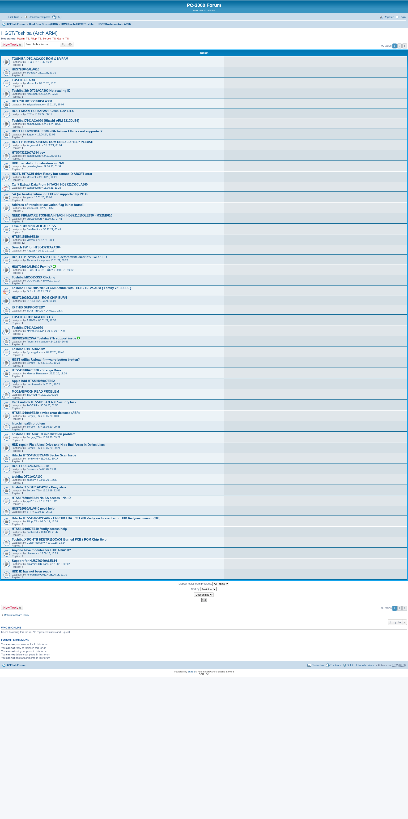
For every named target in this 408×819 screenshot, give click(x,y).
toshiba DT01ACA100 (27, 476)
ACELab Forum (16, 24)
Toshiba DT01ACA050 (27, 327)
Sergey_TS (49, 38)
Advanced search (70, 44)
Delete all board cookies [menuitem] (360, 665)
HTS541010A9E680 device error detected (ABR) (46, 413)
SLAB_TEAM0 (35, 310)
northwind (32, 458)
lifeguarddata (34, 145)
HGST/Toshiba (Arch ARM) (114, 24)
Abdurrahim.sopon (37, 260)
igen (29, 197)
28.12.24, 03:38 (49, 93)
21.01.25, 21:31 (47, 72)
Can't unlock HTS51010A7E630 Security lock (44, 402)
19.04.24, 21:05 (46, 134)
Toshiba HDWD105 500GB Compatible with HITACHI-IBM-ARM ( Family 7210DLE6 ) (71, 288)
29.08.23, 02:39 (52, 166)
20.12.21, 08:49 (46, 239)
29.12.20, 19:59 (56, 330)
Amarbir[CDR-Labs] (38, 564)
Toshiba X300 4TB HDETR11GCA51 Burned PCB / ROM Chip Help (59, 539)
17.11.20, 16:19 (51, 384)
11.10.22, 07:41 (53, 218)
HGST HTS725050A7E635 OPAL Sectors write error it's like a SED (59, 257)
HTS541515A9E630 (25, 236)
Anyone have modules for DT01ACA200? (41, 550)
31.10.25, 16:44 (43, 62)
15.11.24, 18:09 (55, 104)
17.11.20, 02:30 (49, 394)
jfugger (30, 134)
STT (29, 114)
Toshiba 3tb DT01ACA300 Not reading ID (41, 90)
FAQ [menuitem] (59, 17)
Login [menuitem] (403, 17)
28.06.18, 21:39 (58, 574)
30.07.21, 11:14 (51, 280)
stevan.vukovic (35, 330)
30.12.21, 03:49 (52, 229)
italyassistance (35, 104)
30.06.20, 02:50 (49, 405)
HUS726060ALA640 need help (33, 508)
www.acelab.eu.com (204, 10)
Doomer (31, 469)
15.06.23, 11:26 (52, 187)
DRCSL (31, 300)
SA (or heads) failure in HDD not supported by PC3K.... (52, 194)
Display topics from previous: (195, 583)
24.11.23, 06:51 (52, 155)
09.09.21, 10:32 (64, 270)
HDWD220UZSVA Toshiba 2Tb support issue (44, 338)
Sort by (195, 589)
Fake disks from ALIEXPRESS (34, 226)
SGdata (31, 72)
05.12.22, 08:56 (45, 208)
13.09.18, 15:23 (49, 553)
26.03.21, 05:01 (47, 300)
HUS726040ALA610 (25, 69)
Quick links (13, 17)
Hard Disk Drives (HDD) (43, 24)
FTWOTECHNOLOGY (40, 270)
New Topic (10, 44)
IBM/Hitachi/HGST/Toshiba (77, 24)
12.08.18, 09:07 (61, 564)
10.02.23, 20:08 (43, 197)
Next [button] (404, 45)
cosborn (31, 479)
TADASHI (32, 394)
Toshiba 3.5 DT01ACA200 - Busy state (39, 487)
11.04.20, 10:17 (49, 458)
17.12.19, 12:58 (51, 490)
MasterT (31, 83)
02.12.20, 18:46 (55, 352)
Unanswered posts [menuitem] (40, 17)
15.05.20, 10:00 (51, 416)
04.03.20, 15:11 (47, 469)
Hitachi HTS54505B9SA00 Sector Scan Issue (44, 455)
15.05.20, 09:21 (51, 447)
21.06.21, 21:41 (43, 291)
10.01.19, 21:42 (49, 532)
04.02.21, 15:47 (55, 310)
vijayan (31, 239)
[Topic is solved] (54, 266)
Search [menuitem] (404, 24)
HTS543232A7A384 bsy (28, 152)
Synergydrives (35, 352)
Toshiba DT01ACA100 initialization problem (43, 434)
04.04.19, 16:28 (49, 521)
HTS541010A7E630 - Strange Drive (36, 370)
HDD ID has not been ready (31, 571)
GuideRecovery (36, 542)
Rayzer (31, 250)
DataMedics (33, 229)
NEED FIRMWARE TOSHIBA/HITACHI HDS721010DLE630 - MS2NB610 (62, 215)
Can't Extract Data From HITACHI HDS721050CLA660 (50, 184)
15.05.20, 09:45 (51, 426)
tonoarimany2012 (37, 574)
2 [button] (399, 46)
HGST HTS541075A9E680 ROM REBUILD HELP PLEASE (52, 142)
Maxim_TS (23, 38)
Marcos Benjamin (37, 373)
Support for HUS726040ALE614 (34, 561)
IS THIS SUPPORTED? (28, 307)
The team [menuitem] (335, 665)
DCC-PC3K (33, 280)
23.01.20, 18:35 (48, 479)
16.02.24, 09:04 (53, 145)
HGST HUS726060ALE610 (30, 466)
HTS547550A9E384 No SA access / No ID (41, 498)
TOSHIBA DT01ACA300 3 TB (32, 317)
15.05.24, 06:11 (43, 114)
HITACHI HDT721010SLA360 (32, 101)
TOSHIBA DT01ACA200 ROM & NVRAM (40, 59)
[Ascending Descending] (204, 595)
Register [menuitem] (389, 17)
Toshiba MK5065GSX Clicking (33, 277)
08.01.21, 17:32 (47, 320)
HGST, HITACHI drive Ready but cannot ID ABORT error (52, 174)
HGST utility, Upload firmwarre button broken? (46, 359)
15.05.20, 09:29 (51, 437)
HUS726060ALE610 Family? (32, 267)
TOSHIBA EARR (23, 80)
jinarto (30, 208)
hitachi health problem (28, 423)
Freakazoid (33, 384)
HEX (29, 62)
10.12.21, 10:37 (47, 250)
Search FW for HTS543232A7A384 (36, 247)
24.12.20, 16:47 (59, 341)
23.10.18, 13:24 (56, 542)
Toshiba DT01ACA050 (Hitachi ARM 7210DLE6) (45, 120)
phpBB (191, 671)
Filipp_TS (36, 38)
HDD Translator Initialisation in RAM (38, 163)
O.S (29, 291)
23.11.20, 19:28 (58, 373)
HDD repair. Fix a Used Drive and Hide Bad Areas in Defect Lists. (59, 444)
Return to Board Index (16, 615)
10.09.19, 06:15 (43, 511)
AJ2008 (31, 320)
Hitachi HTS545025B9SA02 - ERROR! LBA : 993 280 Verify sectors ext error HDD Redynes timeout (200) (86, 518)
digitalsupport (34, 218)
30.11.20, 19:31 (51, 362)
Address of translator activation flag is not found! (48, 205)
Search (63, 44)
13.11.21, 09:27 (59, 260)
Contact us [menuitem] (318, 665)
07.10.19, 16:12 (48, 501)
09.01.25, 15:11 (48, 83)
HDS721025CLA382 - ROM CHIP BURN (39, 297)
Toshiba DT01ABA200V (28, 349)
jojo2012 (31, 501)
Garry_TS (63, 38)
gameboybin (34, 123)
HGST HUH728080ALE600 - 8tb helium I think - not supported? (57, 131)
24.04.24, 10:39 (52, 123)
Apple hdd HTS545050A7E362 (33, 381)
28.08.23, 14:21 (48, 177)
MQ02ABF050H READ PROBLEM (35, 391)
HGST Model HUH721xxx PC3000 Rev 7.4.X (43, 111)
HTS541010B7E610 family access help (39, 529)
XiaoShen (32, 93)
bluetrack (32, 553)
